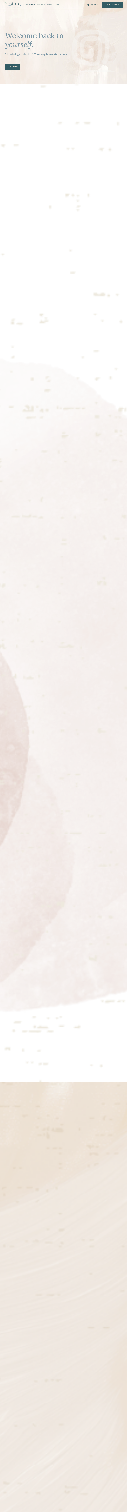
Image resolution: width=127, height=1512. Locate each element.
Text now (13, 67)
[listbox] (92, 4)
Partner (50, 4)
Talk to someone (112, 5)
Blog (57, 4)
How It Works (30, 4)
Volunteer (41, 4)
